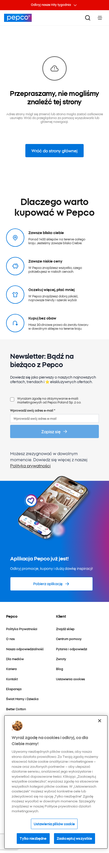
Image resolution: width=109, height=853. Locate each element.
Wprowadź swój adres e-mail (32, 410)
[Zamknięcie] (99, 720)
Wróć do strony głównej (54, 150)
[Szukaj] (88, 18)
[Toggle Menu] (100, 18)
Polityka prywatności (30, 465)
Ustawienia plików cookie (54, 823)
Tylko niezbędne (33, 838)
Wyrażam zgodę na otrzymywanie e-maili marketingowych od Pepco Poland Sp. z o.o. (49, 400)
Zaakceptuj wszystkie (74, 838)
